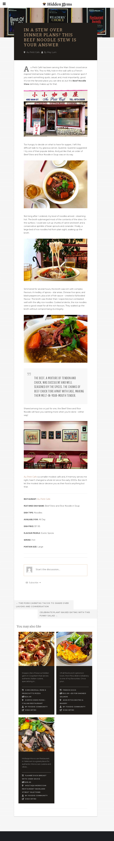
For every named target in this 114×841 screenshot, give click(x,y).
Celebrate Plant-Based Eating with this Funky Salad (65, 614)
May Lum (51, 52)
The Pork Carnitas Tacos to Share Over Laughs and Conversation (42, 605)
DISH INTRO (30, 710)
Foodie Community (38, 707)
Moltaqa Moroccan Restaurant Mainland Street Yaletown (34, 789)
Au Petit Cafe (33, 52)
